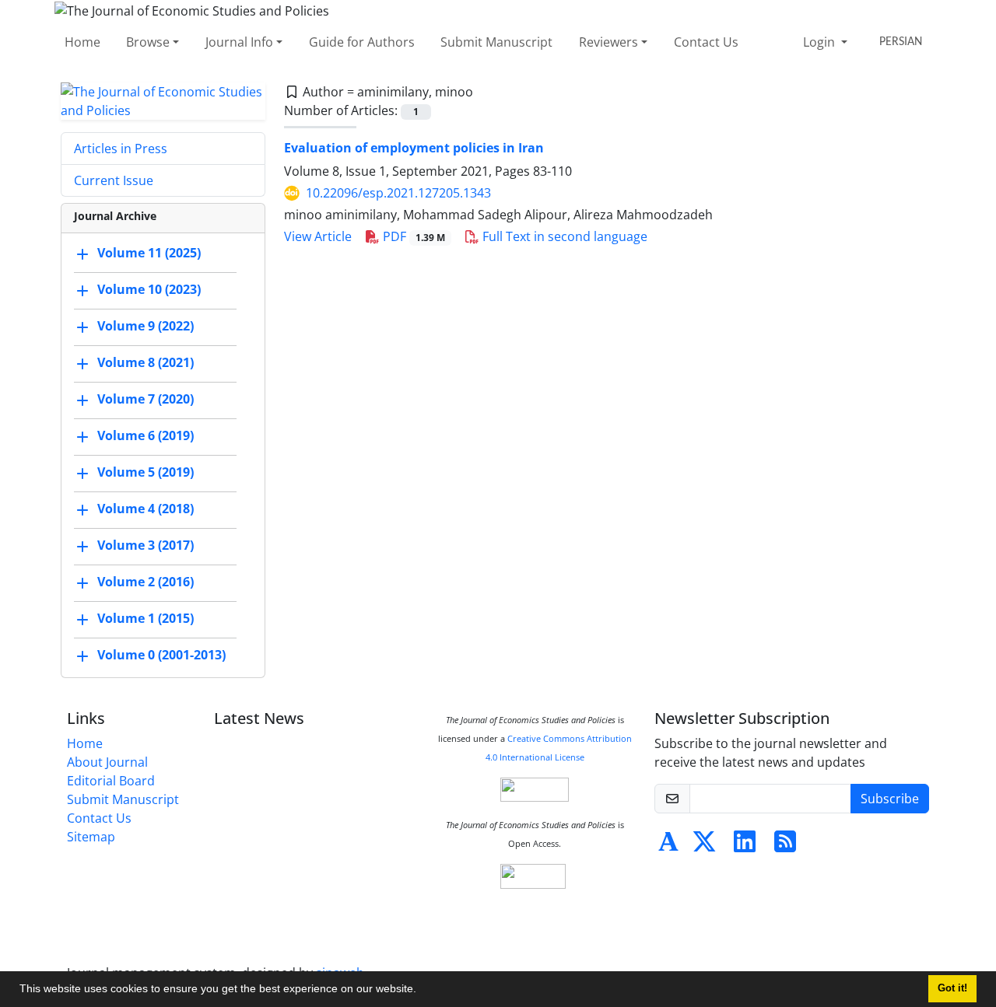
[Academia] (668, 846)
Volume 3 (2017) (145, 545)
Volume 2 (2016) (145, 581)
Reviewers (608, 42)
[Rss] (785, 846)
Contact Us (706, 42)
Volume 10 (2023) (149, 289)
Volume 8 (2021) (145, 362)
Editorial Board (111, 780)
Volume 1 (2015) (145, 618)
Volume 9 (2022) (145, 325)
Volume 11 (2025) (149, 252)
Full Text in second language (563, 236)
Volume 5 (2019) (145, 472)
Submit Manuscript (496, 42)
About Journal (107, 762)
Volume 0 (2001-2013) (161, 654)
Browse (148, 42)
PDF (412, 236)
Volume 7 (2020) (145, 398)
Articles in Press (120, 148)
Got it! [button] (952, 988)
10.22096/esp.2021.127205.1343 (398, 192)
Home (82, 42)
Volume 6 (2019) (145, 435)
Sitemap (91, 836)
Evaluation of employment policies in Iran (414, 147)
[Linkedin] (744, 846)
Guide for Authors (362, 42)
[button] (421, 990)
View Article (318, 236)
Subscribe (890, 798)
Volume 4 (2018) (145, 508)
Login (820, 42)
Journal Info (239, 42)
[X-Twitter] (704, 846)
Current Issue (113, 180)
